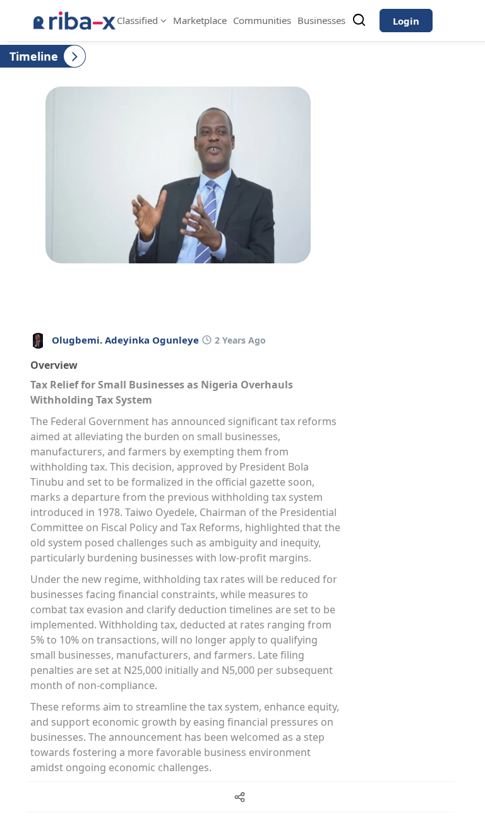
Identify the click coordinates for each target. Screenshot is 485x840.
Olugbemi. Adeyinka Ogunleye (125, 339)
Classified (138, 20)
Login (406, 21)
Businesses (321, 20)
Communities (262, 20)
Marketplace (200, 20)
